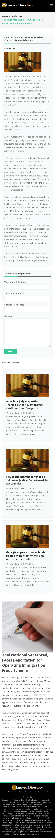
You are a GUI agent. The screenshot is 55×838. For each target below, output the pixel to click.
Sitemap (22, 791)
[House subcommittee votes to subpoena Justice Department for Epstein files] (27, 460)
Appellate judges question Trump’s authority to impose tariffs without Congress (24, 405)
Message (9, 316)
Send (10, 351)
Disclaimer (12, 791)
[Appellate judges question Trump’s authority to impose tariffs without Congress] (27, 385)
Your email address (14, 293)
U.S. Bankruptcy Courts (37, 791)
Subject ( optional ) (14, 304)
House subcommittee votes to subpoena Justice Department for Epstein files (27, 480)
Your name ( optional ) (16, 282)
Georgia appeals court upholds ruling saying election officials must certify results (25, 555)
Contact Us (27, 797)
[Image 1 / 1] (27, 62)
